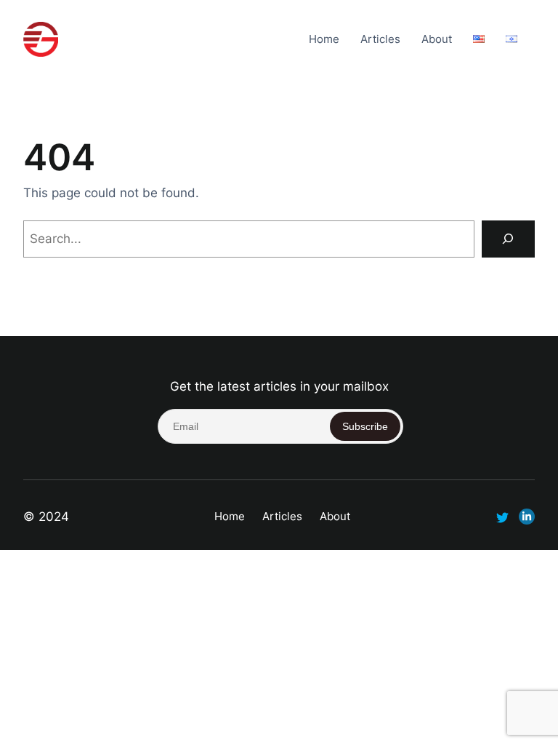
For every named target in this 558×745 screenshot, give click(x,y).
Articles (380, 39)
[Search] (508, 239)
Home (324, 39)
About (436, 39)
